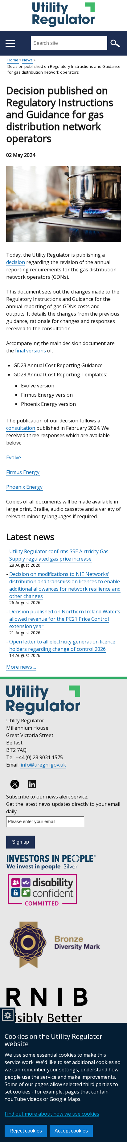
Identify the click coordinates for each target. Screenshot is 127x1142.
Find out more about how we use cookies (52, 1113)
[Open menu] (10, 43)
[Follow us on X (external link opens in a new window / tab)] (15, 784)
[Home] (63, 15)
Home (12, 60)
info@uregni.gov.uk (43, 764)
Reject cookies (26, 1130)
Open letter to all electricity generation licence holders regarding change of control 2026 (62, 645)
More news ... (21, 666)
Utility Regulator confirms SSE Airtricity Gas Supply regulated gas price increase (59, 555)
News (27, 60)
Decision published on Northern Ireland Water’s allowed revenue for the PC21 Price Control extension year (64, 619)
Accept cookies (71, 1130)
